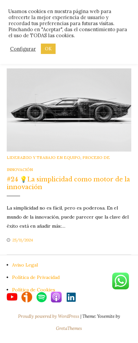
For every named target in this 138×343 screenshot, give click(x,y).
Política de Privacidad (36, 277)
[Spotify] (43, 296)
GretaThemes (69, 328)
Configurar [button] (23, 49)
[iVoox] (28, 296)
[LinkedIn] (71, 296)
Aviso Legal (25, 265)
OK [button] (48, 49)
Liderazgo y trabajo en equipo (43, 157)
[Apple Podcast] (58, 296)
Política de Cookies (33, 290)
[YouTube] (14, 296)
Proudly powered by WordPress (49, 316)
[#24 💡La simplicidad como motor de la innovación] (69, 109)
